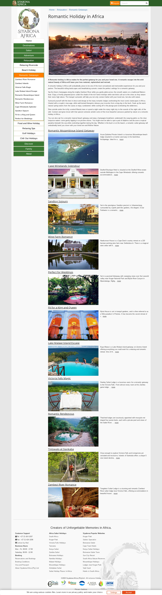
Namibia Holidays (55, 559)
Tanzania (52, 546)
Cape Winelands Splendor (25, 107)
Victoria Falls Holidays (57, 543)
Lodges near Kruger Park (92, 565)
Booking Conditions (22, 562)
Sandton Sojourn (22, 111)
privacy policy (77, 592)
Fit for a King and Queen (25, 115)
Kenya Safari (54, 549)
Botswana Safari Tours (91, 552)
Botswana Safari (89, 543)
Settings (113, 592)
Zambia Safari (54, 552)
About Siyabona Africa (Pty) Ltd (27, 568)
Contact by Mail (23, 543)
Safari (29, 50)
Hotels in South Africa (91, 571)
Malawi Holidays (55, 562)
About (29, 154)
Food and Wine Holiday (29, 123)
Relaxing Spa (28, 128)
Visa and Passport (22, 565)
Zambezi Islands (22, 83)
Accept (129, 592)
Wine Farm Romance (24, 103)
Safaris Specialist (89, 540)
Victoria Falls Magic (23, 87)
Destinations (29, 45)
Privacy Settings (81, 589)
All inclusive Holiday (93, 578)
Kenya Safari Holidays (91, 549)
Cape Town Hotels (89, 546)
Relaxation (29, 60)
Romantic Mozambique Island (27, 95)
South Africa (53, 536)
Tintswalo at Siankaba (61, 449)
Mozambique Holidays (57, 565)
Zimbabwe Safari (55, 568)
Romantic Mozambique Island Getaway (71, 130)
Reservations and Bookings (25, 559)
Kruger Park (53, 540)
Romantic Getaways (28, 75)
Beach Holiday (29, 70)
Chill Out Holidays (28, 138)
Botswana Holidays (56, 555)
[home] (20, 3)
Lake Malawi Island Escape (26, 91)
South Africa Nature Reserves (94, 559)
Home (29, 41)
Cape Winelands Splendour (64, 166)
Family (29, 149)
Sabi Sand (87, 568)
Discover (29, 144)
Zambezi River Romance (25, 79)
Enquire (116, 3)
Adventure (29, 55)
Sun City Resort (89, 555)
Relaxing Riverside (29, 65)
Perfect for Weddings (23, 119)
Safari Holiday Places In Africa (60, 571)
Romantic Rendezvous (24, 99)
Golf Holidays (28, 133)
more (121, 139)
